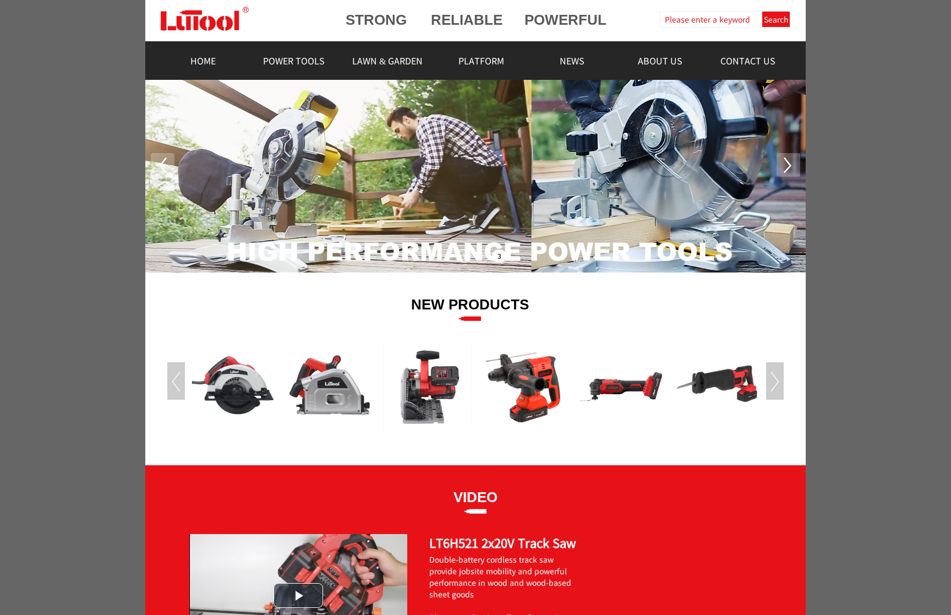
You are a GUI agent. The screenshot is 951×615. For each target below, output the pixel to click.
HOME (203, 60)
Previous (176, 381)
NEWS (572, 60)
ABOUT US (660, 60)
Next (775, 381)
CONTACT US (747, 60)
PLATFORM (481, 60)
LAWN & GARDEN (387, 60)
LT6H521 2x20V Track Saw (502, 542)
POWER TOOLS (294, 60)
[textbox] (709, 19)
